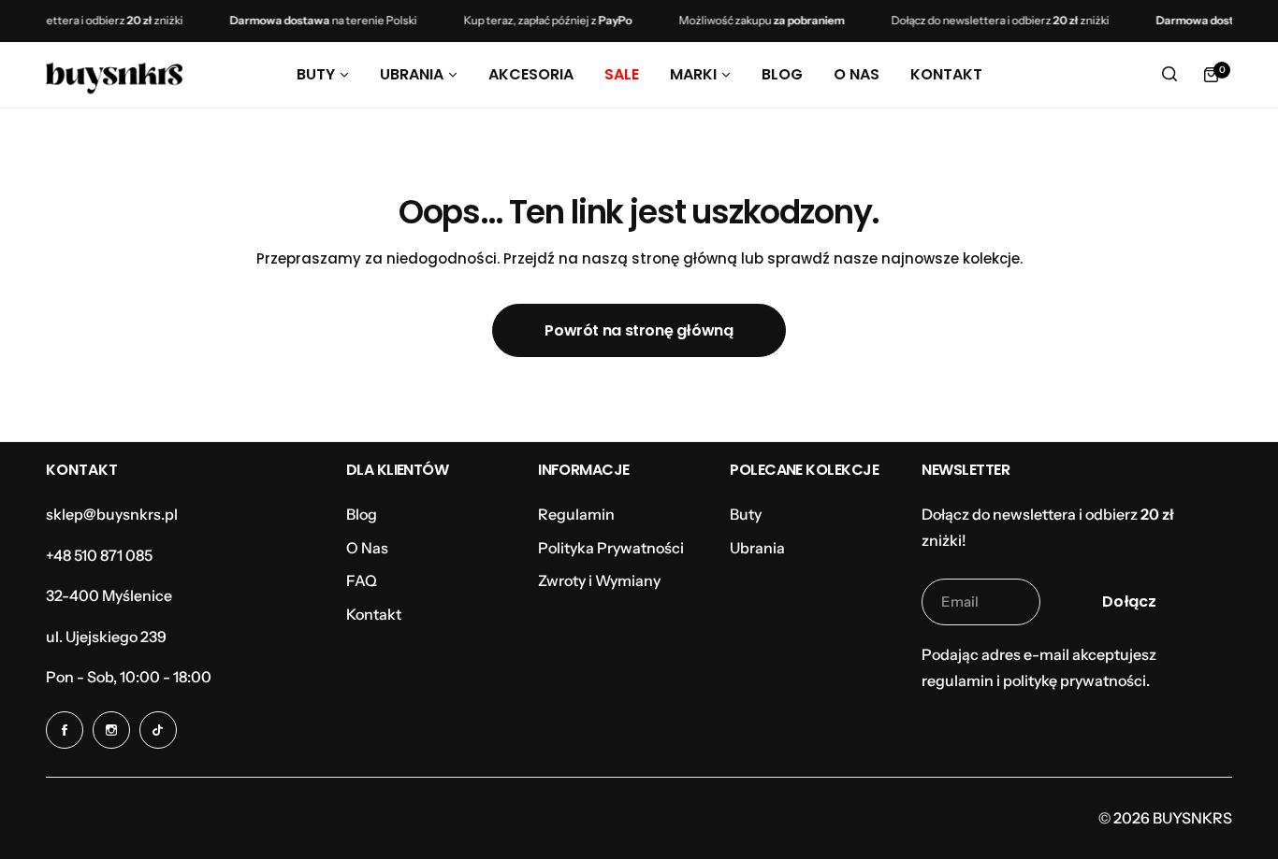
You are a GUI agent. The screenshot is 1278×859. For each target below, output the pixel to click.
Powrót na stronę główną (639, 330)
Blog (361, 514)
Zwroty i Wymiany (599, 580)
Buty (746, 514)
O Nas (367, 547)
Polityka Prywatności (611, 547)
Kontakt (373, 614)
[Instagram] (111, 730)
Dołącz (1128, 601)
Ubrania (757, 547)
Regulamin (576, 514)
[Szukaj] (1170, 74)
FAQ (361, 580)
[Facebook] (64, 730)
